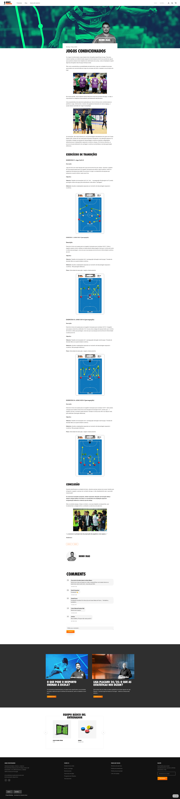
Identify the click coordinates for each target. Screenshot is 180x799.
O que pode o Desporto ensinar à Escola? (61, 683)
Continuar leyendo (51, 696)
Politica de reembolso (116, 768)
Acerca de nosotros (35, 3)
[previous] (45, 732)
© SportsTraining (9, 795)
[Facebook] (5, 780)
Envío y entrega (68, 768)
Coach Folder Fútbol (58, 740)
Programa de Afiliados (70, 776)
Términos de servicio (116, 766)
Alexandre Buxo (23, 795)
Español (162, 3)
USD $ (155, 3)
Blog (26, 3)
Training (75, 544)
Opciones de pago (69, 773)
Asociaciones (67, 778)
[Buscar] (172, 3)
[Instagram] (9, 780)
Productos (19, 3)
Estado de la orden (69, 766)
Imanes (79, 740)
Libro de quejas (115, 773)
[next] (103, 732)
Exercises (69, 544)
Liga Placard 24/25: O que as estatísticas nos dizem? (112, 683)
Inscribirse (162, 778)
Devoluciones (67, 771)
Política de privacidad (116, 771)
